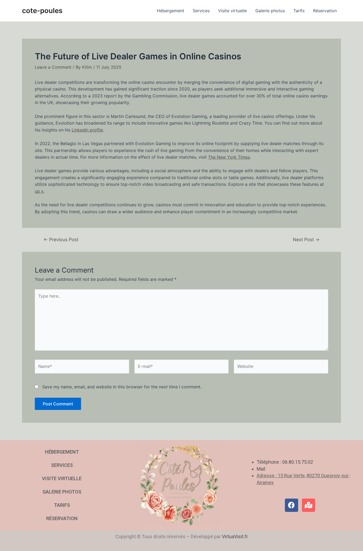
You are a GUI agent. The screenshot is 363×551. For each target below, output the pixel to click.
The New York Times (229, 157)
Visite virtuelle (232, 10)
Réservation (325, 10)
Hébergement (170, 10)
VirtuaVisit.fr (235, 536)
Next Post (306, 239)
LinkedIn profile (87, 130)
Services (201, 10)
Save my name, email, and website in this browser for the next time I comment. (121, 386)
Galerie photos (270, 10)
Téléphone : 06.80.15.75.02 (285, 462)
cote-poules (42, 10)
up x (39, 191)
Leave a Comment (53, 67)
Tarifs (299, 10)
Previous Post (61, 239)
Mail (261, 469)
